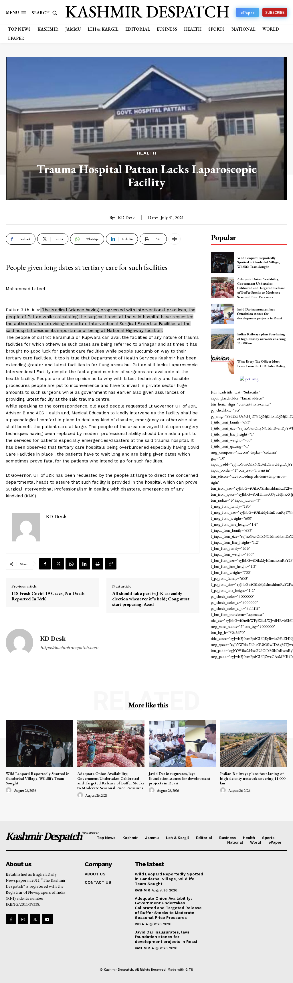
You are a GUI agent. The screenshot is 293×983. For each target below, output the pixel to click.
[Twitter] (58, 563)
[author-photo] (9, 790)
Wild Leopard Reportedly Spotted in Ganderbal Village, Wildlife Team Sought (258, 262)
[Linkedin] (84, 563)
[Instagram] (23, 919)
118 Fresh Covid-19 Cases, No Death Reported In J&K (47, 596)
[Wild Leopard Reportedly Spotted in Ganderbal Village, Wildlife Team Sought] (222, 262)
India (139, 924)
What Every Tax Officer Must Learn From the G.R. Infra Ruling (261, 363)
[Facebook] (45, 563)
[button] (45, 12)
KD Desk (126, 217)
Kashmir (142, 890)
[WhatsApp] (71, 563)
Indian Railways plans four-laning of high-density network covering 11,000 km (261, 338)
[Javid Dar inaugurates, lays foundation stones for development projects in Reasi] (222, 314)
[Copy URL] (110, 563)
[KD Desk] (19, 642)
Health (146, 153)
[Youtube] (47, 919)
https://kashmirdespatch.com (69, 647)
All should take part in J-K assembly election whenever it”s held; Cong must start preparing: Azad (150, 599)
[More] (175, 239)
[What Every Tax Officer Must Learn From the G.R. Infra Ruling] (222, 363)
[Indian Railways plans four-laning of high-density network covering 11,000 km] (222, 339)
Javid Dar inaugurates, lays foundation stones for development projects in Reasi (259, 314)
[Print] (97, 563)
